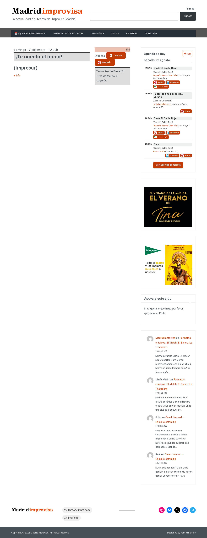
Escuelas (132, 33)
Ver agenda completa (168, 165)
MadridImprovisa (165, 337)
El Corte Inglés (163, 86)
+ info (17, 75)
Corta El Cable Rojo (165, 68)
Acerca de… (152, 33)
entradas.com (174, 82)
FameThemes (188, 532)
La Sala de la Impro (162, 104)
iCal (189, 54)
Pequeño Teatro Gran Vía (165, 75)
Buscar (191, 8)
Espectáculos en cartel (69, 33)
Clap (156, 144)
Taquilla (117, 55)
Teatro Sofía (159, 151)
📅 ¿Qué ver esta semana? (30, 33)
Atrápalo (106, 62)
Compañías (97, 33)
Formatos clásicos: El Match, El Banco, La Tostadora (173, 342)
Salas (115, 33)
